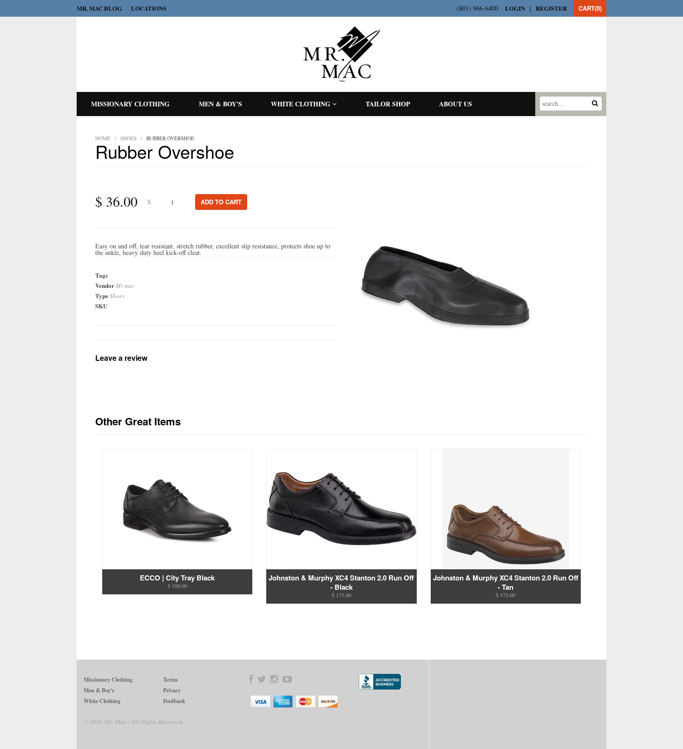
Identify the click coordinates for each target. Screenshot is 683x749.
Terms (170, 680)
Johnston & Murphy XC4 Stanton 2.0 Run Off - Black (341, 582)
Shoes (128, 138)
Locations (148, 8)
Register (551, 8)
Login (515, 8)
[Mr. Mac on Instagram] (274, 679)
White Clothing (301, 104)
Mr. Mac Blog (99, 8)
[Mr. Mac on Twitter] (261, 679)
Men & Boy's (220, 104)
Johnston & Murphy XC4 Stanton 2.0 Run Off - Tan (505, 582)
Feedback (174, 701)
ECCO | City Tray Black (177, 578)
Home (103, 138)
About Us (455, 104)
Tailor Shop (388, 104)
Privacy (172, 690)
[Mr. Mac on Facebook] (251, 679)
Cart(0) (590, 8)
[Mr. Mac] (341, 54)
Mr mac (125, 285)
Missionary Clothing (130, 104)
